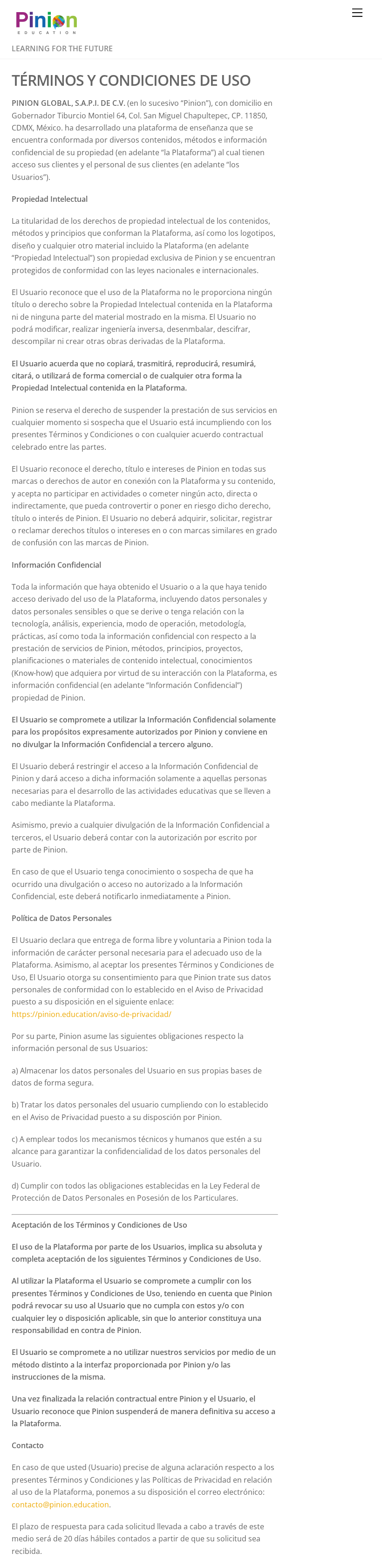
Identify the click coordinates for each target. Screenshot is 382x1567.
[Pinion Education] (47, 35)
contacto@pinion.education (60, 1504)
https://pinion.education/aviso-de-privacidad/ (91, 1014)
